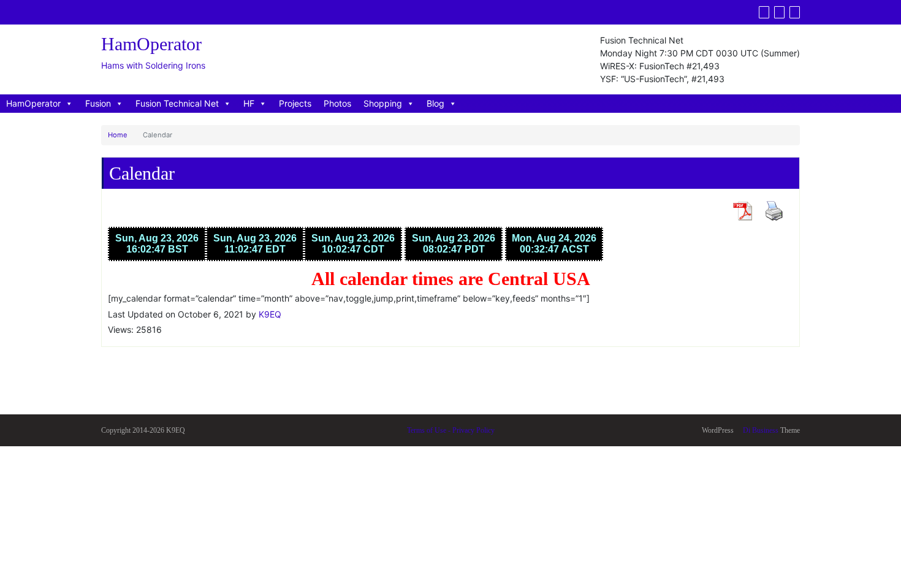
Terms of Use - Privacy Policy (451, 430)
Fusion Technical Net (177, 103)
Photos (337, 103)
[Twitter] (764, 12)
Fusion (98, 103)
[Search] (794, 12)
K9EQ (270, 314)
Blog (435, 103)
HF (248, 103)
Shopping (382, 103)
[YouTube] (779, 12)
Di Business (759, 430)
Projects (295, 103)
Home (117, 135)
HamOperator (33, 103)
